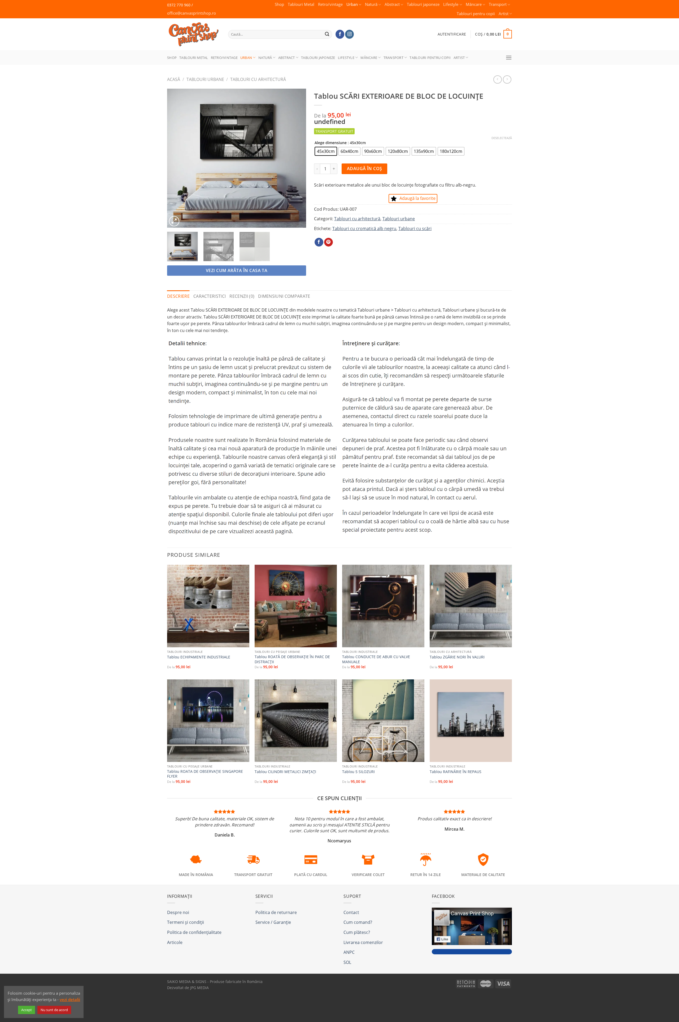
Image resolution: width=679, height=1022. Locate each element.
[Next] (296, 158)
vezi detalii (70, 999)
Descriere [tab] (178, 296)
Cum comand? (357, 922)
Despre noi (178, 912)
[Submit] (327, 34)
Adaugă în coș (364, 168)
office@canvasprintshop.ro (191, 13)
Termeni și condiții (185, 922)
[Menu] (509, 57)
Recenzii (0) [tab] (241, 296)
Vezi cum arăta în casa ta (237, 270)
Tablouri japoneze (423, 4)
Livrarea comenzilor (363, 942)
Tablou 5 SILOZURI (358, 771)
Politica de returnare (276, 912)
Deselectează (501, 138)
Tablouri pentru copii (476, 13)
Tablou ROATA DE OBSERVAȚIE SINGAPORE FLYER (205, 774)
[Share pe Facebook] (319, 242)
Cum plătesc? (356, 932)
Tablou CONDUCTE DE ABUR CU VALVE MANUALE (376, 659)
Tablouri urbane (205, 79)
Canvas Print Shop (192, 30)
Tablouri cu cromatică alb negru (364, 228)
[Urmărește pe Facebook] (340, 34)
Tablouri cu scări (415, 228)
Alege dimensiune (331, 143)
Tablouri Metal (301, 4)
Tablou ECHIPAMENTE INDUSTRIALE (198, 657)
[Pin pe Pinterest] (328, 242)
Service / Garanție (273, 922)
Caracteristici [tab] (209, 296)
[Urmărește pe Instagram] (349, 34)
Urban (352, 4)
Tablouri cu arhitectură (258, 79)
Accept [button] (26, 1009)
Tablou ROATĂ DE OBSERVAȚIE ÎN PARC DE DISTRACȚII (292, 659)
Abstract (392, 4)
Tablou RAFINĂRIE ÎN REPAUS (455, 771)
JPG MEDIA (199, 987)
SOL (347, 962)
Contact (351, 912)
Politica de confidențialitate (194, 932)
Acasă (173, 79)
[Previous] (176, 158)
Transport (498, 4)
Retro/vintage (330, 4)
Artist (503, 13)
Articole (174, 942)
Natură (371, 4)
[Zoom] (174, 221)
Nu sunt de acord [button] (54, 1009)
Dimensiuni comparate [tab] (284, 296)
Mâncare (474, 4)
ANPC (349, 952)
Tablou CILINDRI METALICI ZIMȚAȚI (285, 771)
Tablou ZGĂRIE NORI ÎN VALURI (457, 657)
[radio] (326, 151)
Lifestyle (450, 4)
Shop (279, 4)
